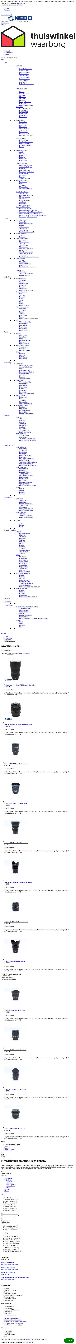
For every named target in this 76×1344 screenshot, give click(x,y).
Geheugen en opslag (22, 88)
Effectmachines (23, 477)
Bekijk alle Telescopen (26, 517)
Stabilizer (22, 427)
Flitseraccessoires (21, 138)
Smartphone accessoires (26, 583)
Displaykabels (23, 567)
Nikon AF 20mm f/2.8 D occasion (14, 1129)
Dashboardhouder (24, 582)
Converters (22, 308)
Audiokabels (23, 565)
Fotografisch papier (25, 200)
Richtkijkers (22, 502)
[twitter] (2, 1282)
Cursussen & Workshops (23, 207)
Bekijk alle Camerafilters (26, 393)
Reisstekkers (23, 158)
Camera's (7, 1189)
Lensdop (21, 312)
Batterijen (22, 157)
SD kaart (21, 92)
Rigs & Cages (23, 250)
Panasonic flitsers (24, 133)
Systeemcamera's (24, 70)
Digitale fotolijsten (24, 410)
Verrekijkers (7, 497)
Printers (21, 590)
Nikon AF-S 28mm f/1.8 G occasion (15, 1089)
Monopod (22, 420)
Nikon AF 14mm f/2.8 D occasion (14, 1010)
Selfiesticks (22, 255)
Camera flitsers (23, 617)
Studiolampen (23, 450)
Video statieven (23, 247)
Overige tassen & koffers (23, 345)
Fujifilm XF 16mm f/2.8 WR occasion (16, 922)
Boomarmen (23, 480)
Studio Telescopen (21, 512)
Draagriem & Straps (25, 340)
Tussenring (22, 310)
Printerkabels (23, 558)
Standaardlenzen (10, 1186)
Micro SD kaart (23, 93)
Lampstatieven (23, 468)
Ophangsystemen (24, 483)
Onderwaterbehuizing (25, 188)
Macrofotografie (24, 173)
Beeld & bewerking (10, 530)
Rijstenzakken (23, 187)
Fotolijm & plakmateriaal (26, 413)
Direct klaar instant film (26, 195)
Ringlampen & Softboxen (26, 458)
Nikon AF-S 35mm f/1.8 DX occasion (16, 803)
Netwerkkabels (23, 560)
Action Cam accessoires (26, 165)
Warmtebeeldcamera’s (25, 504)
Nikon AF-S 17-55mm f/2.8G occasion (16, 764)
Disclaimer (29, 1339)
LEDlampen (23, 453)
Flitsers (6, 1191)
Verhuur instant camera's (26, 84)
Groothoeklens (23, 283)
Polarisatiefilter (23, 110)
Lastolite (21, 489)
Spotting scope (23, 505)
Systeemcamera (23, 610)
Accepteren (12, 5)
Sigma (21, 298)
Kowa (21, 526)
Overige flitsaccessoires (26, 142)
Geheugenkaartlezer (25, 102)
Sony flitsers (23, 130)
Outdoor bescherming (22, 180)
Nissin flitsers (23, 127)
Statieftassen (23, 437)
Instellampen (23, 452)
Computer (18, 531)
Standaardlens (23, 280)
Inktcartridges (23, 595)
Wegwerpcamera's (24, 77)
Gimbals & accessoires (26, 252)
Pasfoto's (7, 598)
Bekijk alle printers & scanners (28, 597)
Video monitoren (24, 242)
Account (6, 8)
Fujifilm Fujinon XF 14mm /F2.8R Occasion (18, 724)
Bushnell (21, 525)
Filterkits (21, 388)
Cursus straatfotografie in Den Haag (29, 213)
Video (6, 218)
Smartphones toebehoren (23, 573)
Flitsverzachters (23, 140)
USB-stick (22, 540)
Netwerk (21, 543)
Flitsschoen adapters (25, 145)
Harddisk (22, 100)
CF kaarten (22, 97)
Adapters (22, 570)
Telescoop (22, 514)
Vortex (21, 523)
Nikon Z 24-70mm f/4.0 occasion (14, 961)
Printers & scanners (21, 588)
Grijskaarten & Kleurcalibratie (28, 462)
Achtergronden (23, 473)
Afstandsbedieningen (25, 167)
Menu (2, 59)
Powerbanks (23, 160)
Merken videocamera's (22, 233)
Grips (21, 368)
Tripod (21, 418)
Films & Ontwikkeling (22, 192)
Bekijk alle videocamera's (26, 232)
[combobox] (9, 58)
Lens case (22, 342)
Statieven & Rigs (24, 430)
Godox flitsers (23, 132)
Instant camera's (24, 74)
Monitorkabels (23, 562)
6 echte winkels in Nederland (13, 1320)
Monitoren (22, 535)
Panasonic (22, 237)
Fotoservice (7, 54)
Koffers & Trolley (24, 350)
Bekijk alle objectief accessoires (28, 318)
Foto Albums (23, 408)
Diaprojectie (22, 203)
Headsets (22, 577)
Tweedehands (8, 605)
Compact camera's (24, 72)
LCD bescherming (24, 170)
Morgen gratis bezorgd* (11, 1318)
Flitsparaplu (22, 457)
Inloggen (7, 10)
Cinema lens (23, 272)
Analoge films (23, 193)
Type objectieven (21, 278)
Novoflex (22, 494)
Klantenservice (8, 52)
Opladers (22, 153)
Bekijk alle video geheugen (27, 267)
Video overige (20, 270)
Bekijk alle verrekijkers (26, 510)
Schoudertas (22, 337)
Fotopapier (22, 593)
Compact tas (23, 335)
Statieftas (22, 348)
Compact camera (24, 612)
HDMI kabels (23, 563)
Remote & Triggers (24, 472)
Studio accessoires (21, 467)
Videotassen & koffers (25, 253)
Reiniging (22, 177)
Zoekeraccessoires (24, 178)
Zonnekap (22, 313)
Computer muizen (24, 550)
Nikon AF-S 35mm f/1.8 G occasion (15, 1050)
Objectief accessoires (22, 307)
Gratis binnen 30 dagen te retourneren (15, 1321)
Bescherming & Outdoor (26, 172)
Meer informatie (21, 3)
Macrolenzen (9, 1183)
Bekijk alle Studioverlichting (27, 465)
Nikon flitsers (23, 123)
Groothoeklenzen (10, 1184)
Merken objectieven (21, 292)
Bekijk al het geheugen (26, 105)
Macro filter (22, 115)
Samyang (22, 295)
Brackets (21, 147)
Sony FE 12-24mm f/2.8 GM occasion (16, 843)
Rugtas (21, 338)
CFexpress (22, 98)
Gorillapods (22, 425)
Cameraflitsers (20, 120)
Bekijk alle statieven (25, 432)
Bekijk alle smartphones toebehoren (29, 587)
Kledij (21, 183)
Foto (5, 62)
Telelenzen (9, 1181)
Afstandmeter (23, 507)
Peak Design (23, 358)
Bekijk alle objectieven (26, 290)
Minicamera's (23, 82)
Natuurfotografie (20, 395)
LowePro (22, 353)
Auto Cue (22, 243)
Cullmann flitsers (24, 128)
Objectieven (7, 277)
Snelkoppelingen (24, 435)
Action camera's (24, 227)
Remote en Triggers (25, 143)
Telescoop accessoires (25, 515)
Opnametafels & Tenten (26, 475)
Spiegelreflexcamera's (25, 69)
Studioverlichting (21, 447)
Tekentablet (22, 536)
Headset (21, 545)
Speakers (22, 548)
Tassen (6, 332)
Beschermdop (23, 117)
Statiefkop (22, 422)
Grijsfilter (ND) (23, 112)
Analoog (21, 613)
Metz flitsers (22, 125)
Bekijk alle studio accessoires (27, 485)
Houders (21, 575)
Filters (17, 320)
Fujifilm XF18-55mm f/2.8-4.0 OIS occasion (18, 882)
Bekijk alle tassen (24, 343)
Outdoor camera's (24, 79)
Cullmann (22, 355)
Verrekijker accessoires (26, 509)
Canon (21, 303)
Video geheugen (20, 258)
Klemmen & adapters (25, 482)
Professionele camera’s (26, 223)
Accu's (21, 152)
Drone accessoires (24, 275)
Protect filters (23, 113)
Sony (20, 235)
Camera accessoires (21, 163)
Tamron (21, 300)
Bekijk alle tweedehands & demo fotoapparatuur (33, 618)
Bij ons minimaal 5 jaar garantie (13, 1323)
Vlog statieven (23, 245)
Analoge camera (24, 75)
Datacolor (22, 492)
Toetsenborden (23, 551)
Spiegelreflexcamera (25, 608)
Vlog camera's (23, 80)
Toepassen (4, 1221)
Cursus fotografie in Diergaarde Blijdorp (31, 212)
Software (22, 553)
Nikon (21, 302)
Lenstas (21, 317)
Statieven (7, 415)
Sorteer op (4, 653)
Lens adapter (23, 315)
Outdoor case (23, 347)
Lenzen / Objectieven (25, 615)
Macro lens (22, 285)
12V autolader (23, 568)
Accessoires (7, 362)
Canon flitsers (23, 122)
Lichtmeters (22, 470)
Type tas (18, 333)
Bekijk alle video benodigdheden (29, 257)
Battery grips (23, 155)
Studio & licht (8, 445)
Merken (18, 352)
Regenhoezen (23, 182)
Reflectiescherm (24, 460)
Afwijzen (19, 5)
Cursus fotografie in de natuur (28, 217)
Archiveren (22, 202)
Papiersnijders (23, 412)
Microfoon (22, 546)
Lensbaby (22, 287)
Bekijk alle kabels (24, 572)
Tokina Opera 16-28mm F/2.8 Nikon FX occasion (19, 685)
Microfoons (22, 175)
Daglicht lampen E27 (25, 455)
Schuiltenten (23, 185)
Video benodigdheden (22, 238)
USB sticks (22, 103)
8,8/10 (20, 1325)
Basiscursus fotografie (25, 208)
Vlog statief (22, 428)
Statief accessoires (21, 433)
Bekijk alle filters (24, 330)
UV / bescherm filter (25, 108)
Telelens (21, 282)
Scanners (22, 592)
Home (6, 636)
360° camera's (23, 228)
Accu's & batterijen (21, 150)
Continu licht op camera (26, 135)
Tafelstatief (22, 423)
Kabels (18, 555)
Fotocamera (19, 66)
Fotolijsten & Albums (22, 405)
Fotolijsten (22, 407)
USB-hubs (22, 541)
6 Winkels (7, 51)
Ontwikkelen (23, 198)
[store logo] (20, 21)
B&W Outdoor (23, 357)
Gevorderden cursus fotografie (28, 210)
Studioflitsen (23, 448)
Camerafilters (19, 107)
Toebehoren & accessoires (27, 438)
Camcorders (22, 222)
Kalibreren (22, 538)
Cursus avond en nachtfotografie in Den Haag (32, 215)
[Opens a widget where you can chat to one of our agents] (69, 1340)
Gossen (21, 490)
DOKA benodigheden (25, 205)
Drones (21, 225)
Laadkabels (22, 556)
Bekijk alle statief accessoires (27, 440)
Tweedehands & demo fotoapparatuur (27, 607)
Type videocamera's (21, 220)
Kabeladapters (23, 580)
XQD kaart (22, 95)
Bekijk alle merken (24, 305)
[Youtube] (1, 1282)
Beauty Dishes (23, 478)
